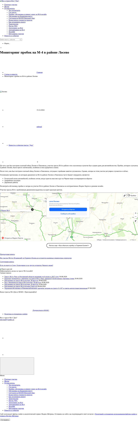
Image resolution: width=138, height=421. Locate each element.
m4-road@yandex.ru (7, 320)
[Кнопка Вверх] (17, 366)
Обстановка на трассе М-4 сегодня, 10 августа (21, 284)
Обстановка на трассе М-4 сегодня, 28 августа (21, 280)
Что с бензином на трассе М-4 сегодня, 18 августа (22, 282)
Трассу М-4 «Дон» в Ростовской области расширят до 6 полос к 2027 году (31, 277)
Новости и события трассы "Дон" (21, 145)
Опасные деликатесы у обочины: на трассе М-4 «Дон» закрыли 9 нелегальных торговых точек (39, 278)
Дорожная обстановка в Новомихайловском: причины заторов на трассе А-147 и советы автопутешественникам (45, 288)
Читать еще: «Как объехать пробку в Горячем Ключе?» (69, 245)
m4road (39, 127)
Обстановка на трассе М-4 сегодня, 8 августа (20, 286)
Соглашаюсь (5, 420)
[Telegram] (20, 338)
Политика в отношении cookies (15, 314)
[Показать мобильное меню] (1, 47)
